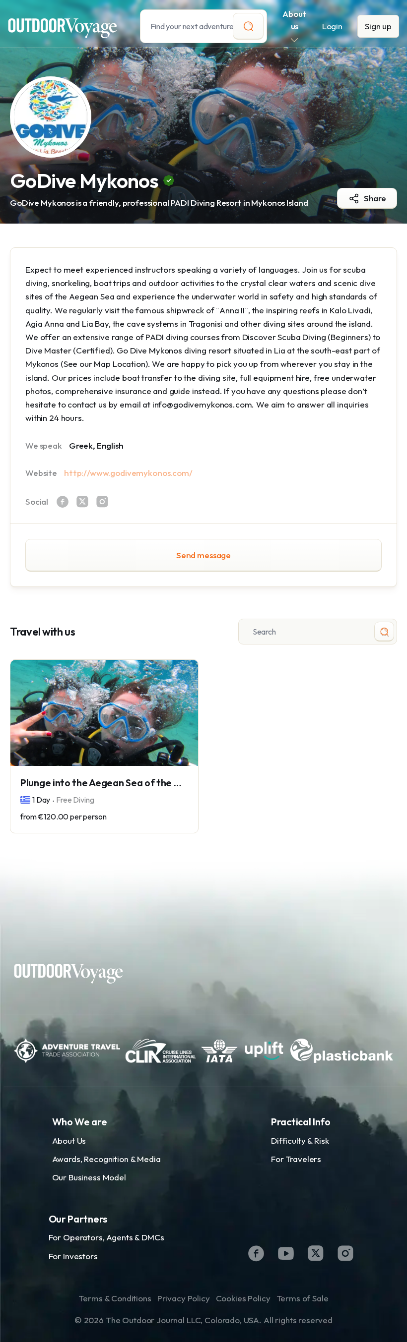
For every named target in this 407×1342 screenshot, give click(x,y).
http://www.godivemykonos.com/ (128, 472)
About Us (69, 1140)
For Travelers (296, 1159)
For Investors (73, 1256)
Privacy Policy (183, 1298)
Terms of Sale (302, 1298)
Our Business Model (89, 1177)
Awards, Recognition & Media (106, 1159)
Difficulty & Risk (300, 1140)
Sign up (378, 26)
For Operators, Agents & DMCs (106, 1237)
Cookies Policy (243, 1298)
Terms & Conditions (114, 1298)
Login (332, 26)
